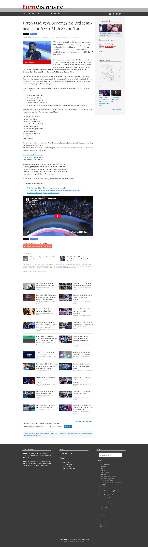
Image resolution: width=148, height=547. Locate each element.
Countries (46, 14)
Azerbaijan (76, 38)
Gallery (102, 487)
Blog (101, 468)
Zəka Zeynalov (60, 267)
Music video (104, 509)
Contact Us (66, 462)
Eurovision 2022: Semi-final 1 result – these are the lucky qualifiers (82, 380)
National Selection (67, 38)
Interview (103, 489)
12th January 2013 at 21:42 (39, 38)
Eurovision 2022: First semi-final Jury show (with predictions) (82, 393)
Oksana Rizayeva (33, 267)
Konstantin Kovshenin (79, 541)
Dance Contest (104, 472)
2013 (64, 264)
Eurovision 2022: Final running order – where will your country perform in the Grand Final (46, 297)
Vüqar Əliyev (51, 267)
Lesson (102, 493)
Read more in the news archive (84, 421)
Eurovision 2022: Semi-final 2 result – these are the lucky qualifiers (82, 297)
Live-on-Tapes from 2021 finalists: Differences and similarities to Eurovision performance (81, 339)
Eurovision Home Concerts (108, 477)
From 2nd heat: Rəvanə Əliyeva (33, 157)
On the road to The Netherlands (111, 483)
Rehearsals (105, 505)
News (25, 14)
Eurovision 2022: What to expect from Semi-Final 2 (44, 310)
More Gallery (116, 109)
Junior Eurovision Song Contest (109, 491)
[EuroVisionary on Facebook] (110, 14)
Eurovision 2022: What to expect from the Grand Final (45, 284)
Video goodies (106, 507)
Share (34, 34)
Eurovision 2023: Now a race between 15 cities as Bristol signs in (82, 366)
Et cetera (103, 475)
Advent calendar (105, 464)
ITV (56, 266)
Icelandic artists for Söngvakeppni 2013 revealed (43, 193)
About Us (65, 14)
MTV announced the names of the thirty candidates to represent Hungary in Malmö (54, 190)
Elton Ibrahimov (77, 264)
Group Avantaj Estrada (43, 266)
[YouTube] (117, 14)
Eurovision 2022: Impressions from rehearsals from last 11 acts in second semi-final (83, 407)
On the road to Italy (108, 481)
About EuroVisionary (69, 468)
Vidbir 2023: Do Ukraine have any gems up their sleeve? (46, 353)
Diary (104, 499)
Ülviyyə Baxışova (43, 267)
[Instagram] (120, 14)
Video (102, 525)
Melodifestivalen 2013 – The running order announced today (46, 188)
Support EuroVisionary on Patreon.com (38, 246)
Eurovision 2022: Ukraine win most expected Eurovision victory (46, 380)
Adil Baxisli (69, 264)
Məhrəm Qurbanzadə (64, 266)
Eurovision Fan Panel (35, 14)
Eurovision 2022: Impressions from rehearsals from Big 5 (45, 406)
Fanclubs (103, 485)
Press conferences (107, 503)
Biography (103, 466)
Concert (102, 470)
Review (102, 521)
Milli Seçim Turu (74, 266)
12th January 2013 (28, 264)
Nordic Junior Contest (106, 513)
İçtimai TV (52, 266)
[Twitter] (113, 14)
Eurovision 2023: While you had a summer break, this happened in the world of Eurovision (79, 259)
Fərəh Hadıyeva (31, 266)
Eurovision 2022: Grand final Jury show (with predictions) (82, 284)
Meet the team (67, 466)
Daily (53, 426)
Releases (103, 519)
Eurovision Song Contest (55, 38)
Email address (27, 426)
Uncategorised (104, 523)
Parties (104, 501)
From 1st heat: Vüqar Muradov (33, 155)
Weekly (59, 426)
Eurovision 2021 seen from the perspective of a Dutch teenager (83, 323)
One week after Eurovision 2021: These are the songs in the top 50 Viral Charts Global (46, 338)
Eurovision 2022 (55, 14)
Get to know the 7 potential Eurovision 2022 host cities (81, 353)
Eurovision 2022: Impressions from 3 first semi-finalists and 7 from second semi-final (46, 324)
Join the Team (67, 464)
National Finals (84, 266)
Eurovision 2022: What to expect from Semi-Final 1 (44, 392)
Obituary (102, 515)
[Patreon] (123, 14)
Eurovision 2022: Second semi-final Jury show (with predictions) (82, 311)
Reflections (103, 517)
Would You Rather (105, 527)
